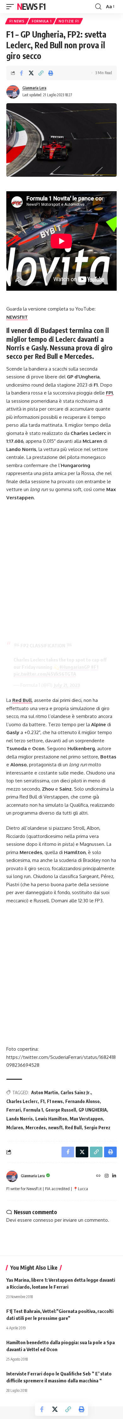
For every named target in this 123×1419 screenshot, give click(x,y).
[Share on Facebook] (21, 73)
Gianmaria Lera (34, 88)
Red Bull (22, 700)
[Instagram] (106, 1176)
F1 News (17, 21)
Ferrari (13, 1110)
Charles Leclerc (22, 1101)
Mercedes (36, 1127)
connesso (43, 1220)
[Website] (98, 1176)
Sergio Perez (97, 1127)
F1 (42, 1101)
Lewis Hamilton (51, 1118)
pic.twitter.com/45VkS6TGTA (45, 674)
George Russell (60, 1110)
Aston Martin (44, 1092)
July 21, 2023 (67, 685)
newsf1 (55, 1127)
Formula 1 (41, 21)
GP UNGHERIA (93, 1110)
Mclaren (14, 1127)
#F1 (94, 667)
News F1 (31, 6)
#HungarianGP (74, 667)
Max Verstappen (86, 1118)
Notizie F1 (69, 21)
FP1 (109, 393)
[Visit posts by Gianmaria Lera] (13, 91)
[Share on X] (31, 73)
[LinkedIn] (114, 1176)
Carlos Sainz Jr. (76, 1092)
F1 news (55, 1101)
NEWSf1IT (17, 317)
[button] (11, 6)
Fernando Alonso (82, 1101)
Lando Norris (19, 1118)
